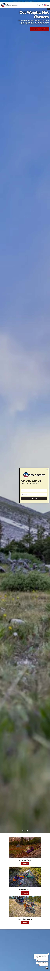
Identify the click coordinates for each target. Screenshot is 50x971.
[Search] (38, 5)
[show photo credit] (48, 9)
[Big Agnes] (9, 5)
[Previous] (23, 830)
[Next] (26, 830)
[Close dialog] (47, 470)
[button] (40, 5)
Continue (34, 498)
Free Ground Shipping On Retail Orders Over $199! (25, 1)
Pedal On (11, 29)
